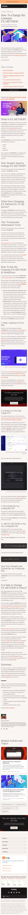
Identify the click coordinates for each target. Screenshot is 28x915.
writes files (12, 128)
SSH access (20, 642)
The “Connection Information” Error (12, 79)
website (22, 725)
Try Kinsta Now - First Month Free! (12, 1)
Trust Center (4, 878)
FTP (18, 135)
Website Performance (7, 804)
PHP (16, 808)
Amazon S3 (17, 375)
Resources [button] (5, 848)
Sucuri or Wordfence (16, 606)
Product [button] (4, 838)
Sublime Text (6, 534)
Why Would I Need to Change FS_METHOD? (13, 73)
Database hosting (6, 868)
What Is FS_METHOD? (8, 70)
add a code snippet (7, 277)
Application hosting (6, 865)
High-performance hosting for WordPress (12, 762)
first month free (10, 707)
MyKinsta (3, 340)
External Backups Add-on (17, 371)
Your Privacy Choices (20, 878)
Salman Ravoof (4, 24)
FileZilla (13, 419)
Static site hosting (6, 870)
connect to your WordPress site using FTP (11, 418)
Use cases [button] (5, 841)
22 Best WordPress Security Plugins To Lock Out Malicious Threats (13, 790)
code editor (22, 533)
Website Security (21, 804)
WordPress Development (7, 11)
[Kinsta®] (4, 6)
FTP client (7, 419)
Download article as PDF (14, 90)
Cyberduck (19, 419)
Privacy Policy (11, 878)
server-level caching (16, 658)
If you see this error (6, 243)
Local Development (7, 808)
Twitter (12, 726)
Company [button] (5, 851)
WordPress (5, 811)
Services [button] (4, 845)
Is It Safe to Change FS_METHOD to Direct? (13, 86)
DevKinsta (17, 498)
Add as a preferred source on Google (10, 26)
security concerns (8, 628)
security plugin (5, 606)
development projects (19, 55)
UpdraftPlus (19, 382)
